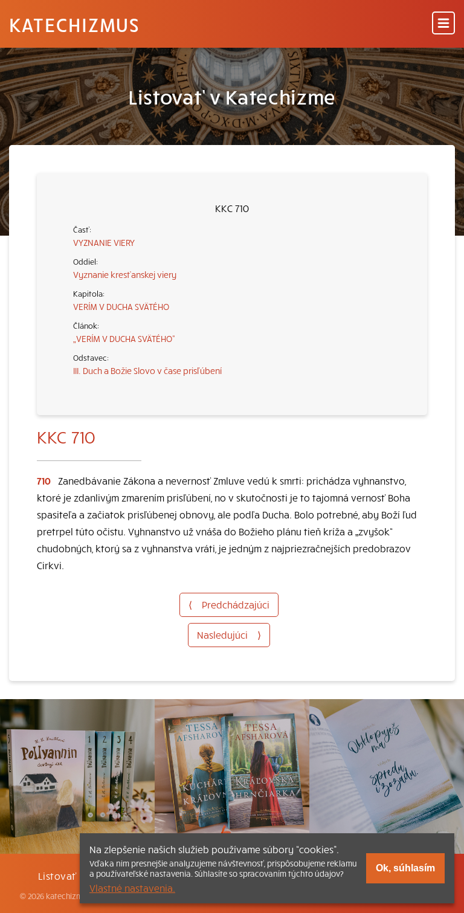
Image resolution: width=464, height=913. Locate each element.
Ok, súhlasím (405, 868)
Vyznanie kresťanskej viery (124, 274)
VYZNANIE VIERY (104, 242)
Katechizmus (74, 24)
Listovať (57, 875)
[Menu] (443, 23)
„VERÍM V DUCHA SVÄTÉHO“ (124, 338)
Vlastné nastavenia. (132, 888)
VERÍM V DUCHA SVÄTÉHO (121, 306)
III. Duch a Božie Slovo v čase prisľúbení (147, 370)
